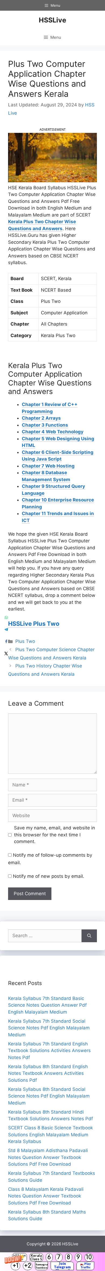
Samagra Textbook (41, 1266)
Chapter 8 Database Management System (46, 476)
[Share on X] (6, 654)
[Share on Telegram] (6, 630)
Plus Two (25, 641)
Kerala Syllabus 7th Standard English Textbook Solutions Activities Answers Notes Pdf (49, 1050)
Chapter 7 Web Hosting (48, 466)
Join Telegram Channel (62, 1266)
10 (89, 1257)
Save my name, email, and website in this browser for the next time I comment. (54, 834)
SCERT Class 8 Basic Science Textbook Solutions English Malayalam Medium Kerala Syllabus (50, 1134)
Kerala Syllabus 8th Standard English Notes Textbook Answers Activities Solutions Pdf (48, 1073)
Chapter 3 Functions (45, 425)
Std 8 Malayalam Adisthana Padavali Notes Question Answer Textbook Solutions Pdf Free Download (48, 1157)
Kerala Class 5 (36, 1257)
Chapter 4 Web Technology (52, 431)
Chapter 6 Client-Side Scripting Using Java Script (57, 456)
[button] (52, 1261)
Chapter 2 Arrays (41, 418)
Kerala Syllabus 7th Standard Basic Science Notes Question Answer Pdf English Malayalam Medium (47, 1005)
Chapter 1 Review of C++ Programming (50, 408)
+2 (27, 1265)
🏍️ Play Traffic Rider (85, 1266)
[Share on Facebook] (6, 642)
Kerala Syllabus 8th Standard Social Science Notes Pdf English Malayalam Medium (49, 1096)
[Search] (89, 935)
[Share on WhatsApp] (6, 618)
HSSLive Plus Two (34, 623)
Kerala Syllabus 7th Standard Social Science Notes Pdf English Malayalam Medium (49, 1027)
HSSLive (52, 20)
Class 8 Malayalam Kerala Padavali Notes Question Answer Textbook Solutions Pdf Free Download (45, 1196)
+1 (16, 1265)
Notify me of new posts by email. (48, 876)
